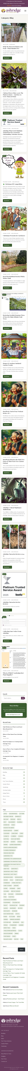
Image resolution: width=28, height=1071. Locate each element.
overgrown (19, 894)
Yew (22, 939)
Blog (4, 775)
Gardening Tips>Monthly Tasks (12, 861)
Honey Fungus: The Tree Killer (16, 1002)
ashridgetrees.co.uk (14, 1069)
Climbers (13, 836)
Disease (20, 841)
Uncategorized (8, 933)
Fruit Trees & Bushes (8, 781)
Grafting (6, 868)
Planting (11, 896)
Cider (21, 833)
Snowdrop (16, 922)
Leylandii (6, 891)
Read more (6, 58)
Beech (19, 819)
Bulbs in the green (9, 827)
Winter (16, 939)
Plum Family (7, 902)
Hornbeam (7, 882)
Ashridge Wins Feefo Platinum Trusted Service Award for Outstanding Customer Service (13, 132)
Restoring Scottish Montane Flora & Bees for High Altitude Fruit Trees (13, 317)
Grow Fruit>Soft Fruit (10, 874)
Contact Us (4, 1061)
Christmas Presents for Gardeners (14, 235)
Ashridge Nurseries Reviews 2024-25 (14, 555)
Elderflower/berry (15, 844)
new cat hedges (15, 891)
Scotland (12, 916)
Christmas (15, 833)
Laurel (5, 888)
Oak (5, 894)
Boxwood (6, 824)
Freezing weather (9, 853)
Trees (4, 802)
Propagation (13, 905)
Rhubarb (14, 911)
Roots (17, 913)
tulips (20, 930)
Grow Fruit (14, 868)
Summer (21, 925)
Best (5, 822)
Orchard (10, 894)
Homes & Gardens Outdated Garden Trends (12, 364)
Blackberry (12, 822)
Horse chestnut (16, 882)
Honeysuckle (19, 880)
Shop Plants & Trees (6, 1053)
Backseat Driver (8, 816)
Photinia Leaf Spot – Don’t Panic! (15, 999)
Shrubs (6, 919)
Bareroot (18, 816)
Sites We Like (7, 922)
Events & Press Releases (10, 847)
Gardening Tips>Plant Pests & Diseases (12, 865)
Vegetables (7, 936)
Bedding (5, 772)
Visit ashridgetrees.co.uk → (14, 714)
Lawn (18, 888)
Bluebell (19, 822)
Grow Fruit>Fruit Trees (10, 871)
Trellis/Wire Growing (10, 930)
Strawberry (13, 925)
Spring (5, 925)
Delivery (6, 841)
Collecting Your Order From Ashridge (12, 632)
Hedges (6, 880)
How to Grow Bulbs (17, 989)
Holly (11, 880)
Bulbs (4, 778)
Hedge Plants (6, 793)
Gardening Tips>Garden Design (12, 858)
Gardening (5, 787)
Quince (6, 908)
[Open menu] (25, 11)
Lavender (12, 888)
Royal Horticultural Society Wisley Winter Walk (14, 277)
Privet (5, 905)
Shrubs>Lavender (15, 919)
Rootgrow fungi (8, 913)
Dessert (13, 841)
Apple (5, 813)
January (16, 885)
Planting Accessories (10, 899)
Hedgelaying (18, 877)
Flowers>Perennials (9, 850)
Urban (16, 933)
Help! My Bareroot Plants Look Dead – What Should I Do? (13, 47)
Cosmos (20, 836)
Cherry (16, 830)
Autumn (21, 813)
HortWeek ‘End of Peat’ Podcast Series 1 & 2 (13, 412)
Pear (5, 896)
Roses (4, 799)
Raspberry (13, 908)
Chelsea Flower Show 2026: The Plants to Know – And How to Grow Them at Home (13, 94)
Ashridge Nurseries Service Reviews (11, 603)
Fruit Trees (4, 1058)
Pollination (16, 902)
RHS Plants (7, 911)
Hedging (3, 1056)
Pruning (22, 905)
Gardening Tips (8, 855)
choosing (6, 833)
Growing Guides (7, 790)
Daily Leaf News (15, 839)
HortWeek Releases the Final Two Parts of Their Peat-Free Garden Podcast (13, 461)
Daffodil (6, 839)
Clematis (6, 836)
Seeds (18, 916)
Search (4, 946)
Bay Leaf (6, 819)
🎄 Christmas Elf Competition (12, 184)
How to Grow (6, 796)
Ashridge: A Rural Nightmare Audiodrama (12, 508)
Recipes (20, 908)
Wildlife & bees (8, 939)
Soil (22, 922)
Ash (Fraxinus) (13, 813)
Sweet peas (7, 927)
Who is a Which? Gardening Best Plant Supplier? (13, 674)
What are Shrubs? (14, 1006)
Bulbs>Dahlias (8, 830)
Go (23, 698)
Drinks (5, 844)
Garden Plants (6, 784)
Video (14, 936)
